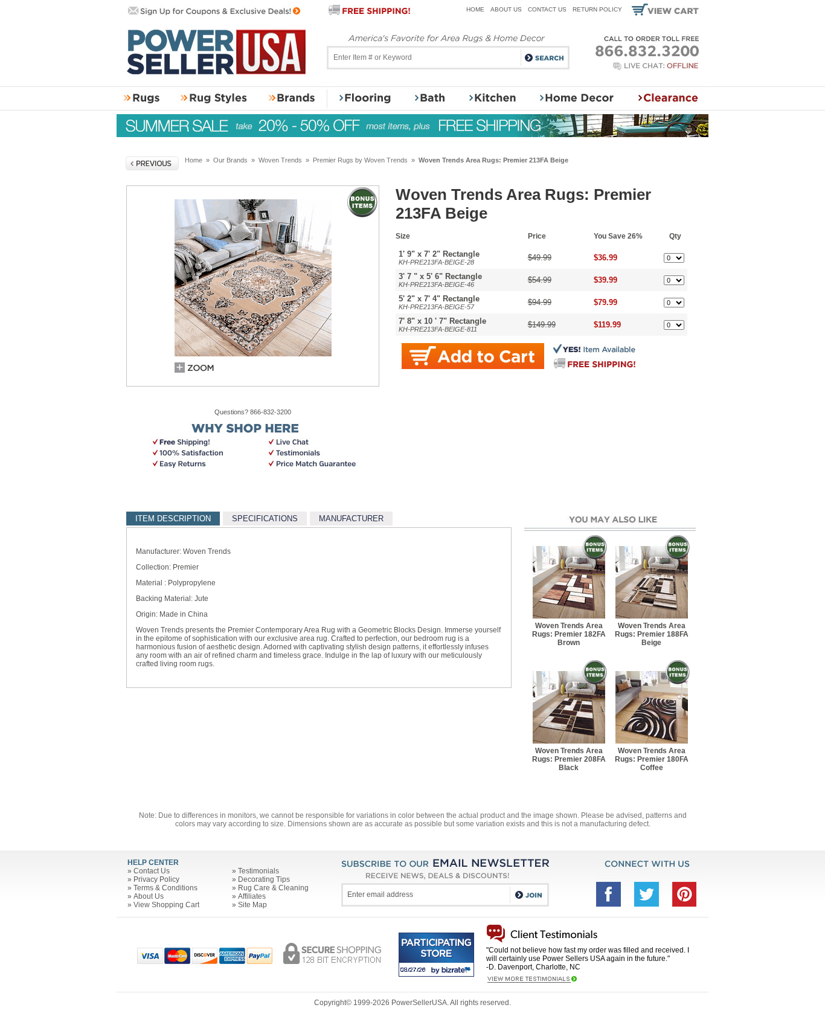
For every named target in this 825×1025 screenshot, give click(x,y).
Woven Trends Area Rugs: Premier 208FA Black (569, 759)
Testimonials (258, 871)
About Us (506, 9)
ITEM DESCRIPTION (173, 518)
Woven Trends (280, 160)
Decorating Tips (264, 879)
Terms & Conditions (165, 888)
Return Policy (597, 9)
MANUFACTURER (351, 518)
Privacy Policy (156, 879)
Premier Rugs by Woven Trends (360, 160)
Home (475, 9)
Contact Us (547, 9)
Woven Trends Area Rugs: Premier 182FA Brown (569, 634)
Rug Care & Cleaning (273, 888)
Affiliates (252, 896)
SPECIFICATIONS (265, 518)
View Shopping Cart (166, 905)
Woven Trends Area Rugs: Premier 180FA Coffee (652, 759)
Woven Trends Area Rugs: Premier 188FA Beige (652, 634)
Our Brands (230, 160)
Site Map (252, 905)
